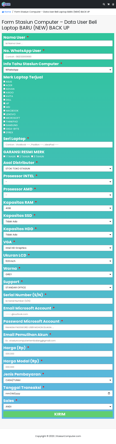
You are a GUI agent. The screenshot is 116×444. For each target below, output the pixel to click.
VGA (7, 242)
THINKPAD (12, 121)
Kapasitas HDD (18, 229)
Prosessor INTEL (19, 176)
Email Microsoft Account (27, 308)
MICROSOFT (13, 118)
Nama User (14, 37)
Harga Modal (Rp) (21, 361)
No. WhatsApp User (22, 50)
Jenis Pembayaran (22, 374)
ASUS (9, 81)
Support (11, 281)
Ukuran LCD (15, 255)
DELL (8, 100)
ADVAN (10, 89)
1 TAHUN (10, 156)
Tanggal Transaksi (22, 387)
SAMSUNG (12, 125)
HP (7, 103)
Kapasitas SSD (18, 215)
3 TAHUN (39, 156)
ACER (9, 85)
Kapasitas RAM (18, 202)
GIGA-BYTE (12, 129)
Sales (9, 400)
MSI (8, 107)
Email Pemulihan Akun (25, 334)
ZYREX (9, 132)
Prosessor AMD (18, 189)
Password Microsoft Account (31, 321)
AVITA (9, 96)
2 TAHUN (24, 156)
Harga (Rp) (14, 347)
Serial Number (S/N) (23, 295)
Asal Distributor (19, 162)
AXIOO (10, 92)
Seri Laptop (14, 138)
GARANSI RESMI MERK (24, 152)
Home (7, 11)
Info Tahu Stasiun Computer (31, 63)
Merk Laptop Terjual (23, 77)
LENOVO (11, 114)
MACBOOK (12, 110)
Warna (10, 268)
